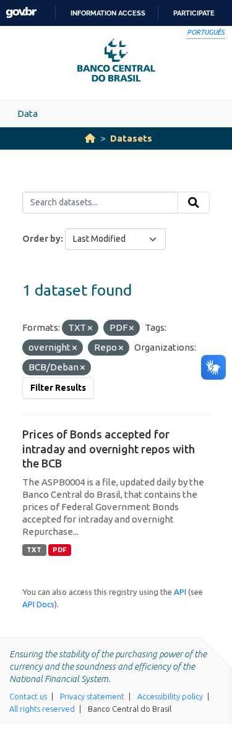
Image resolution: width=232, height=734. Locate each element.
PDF (60, 549)
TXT (34, 549)
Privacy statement (92, 696)
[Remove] (90, 328)
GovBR (21, 13)
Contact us (28, 696)
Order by (41, 239)
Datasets (131, 138)
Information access (108, 13)
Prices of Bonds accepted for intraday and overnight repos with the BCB (108, 448)
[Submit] (194, 203)
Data (27, 113)
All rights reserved (42, 708)
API (180, 591)
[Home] (90, 138)
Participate (194, 13)
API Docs (38, 604)
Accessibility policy (170, 696)
